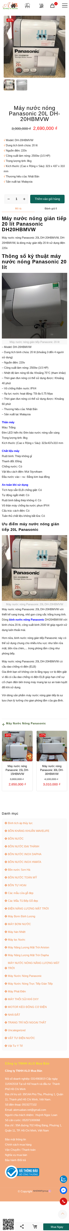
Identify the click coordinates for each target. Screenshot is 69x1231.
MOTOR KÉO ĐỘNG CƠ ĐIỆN (27, 1006)
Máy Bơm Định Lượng (21, 916)
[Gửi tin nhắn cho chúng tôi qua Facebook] (63, 1190)
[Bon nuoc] (27, 5)
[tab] (18, 209)
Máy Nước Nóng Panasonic (26, 723)
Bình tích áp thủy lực (20, 823)
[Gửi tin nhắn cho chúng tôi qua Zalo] (63, 1181)
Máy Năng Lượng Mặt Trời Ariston (28, 947)
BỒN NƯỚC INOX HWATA (24, 861)
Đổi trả (22, 1160)
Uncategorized (16, 1030)
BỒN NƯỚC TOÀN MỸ (22, 877)
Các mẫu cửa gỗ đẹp (20, 893)
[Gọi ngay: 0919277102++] (63, 1201)
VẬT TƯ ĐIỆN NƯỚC (21, 1038)
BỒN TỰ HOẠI (17, 885)
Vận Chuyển (12, 1149)
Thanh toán (28, 1149)
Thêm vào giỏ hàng (47, 199)
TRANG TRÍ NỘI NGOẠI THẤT (27, 1022)
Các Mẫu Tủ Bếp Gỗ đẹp (23, 900)
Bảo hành (10, 1160)
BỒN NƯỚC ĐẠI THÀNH (23, 846)
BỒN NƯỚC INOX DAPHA (24, 854)
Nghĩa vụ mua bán (16, 1154)
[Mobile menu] (64, 5)
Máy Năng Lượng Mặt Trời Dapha (28, 955)
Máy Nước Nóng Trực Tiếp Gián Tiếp (30, 983)
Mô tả (18, 208)
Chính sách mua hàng (18, 1144)
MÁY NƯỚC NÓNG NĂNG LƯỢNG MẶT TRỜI (33, 965)
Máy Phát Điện (17, 991)
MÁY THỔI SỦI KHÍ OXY (23, 999)
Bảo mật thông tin (15, 1139)
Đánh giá (51, 208)
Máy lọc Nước (16, 939)
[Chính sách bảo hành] (20, 1149)
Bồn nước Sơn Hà (19, 869)
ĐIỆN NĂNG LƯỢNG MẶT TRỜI (28, 908)
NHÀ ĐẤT (14, 1014)
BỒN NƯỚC (16, 838)
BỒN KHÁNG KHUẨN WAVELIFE (28, 830)
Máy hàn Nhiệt (16, 931)
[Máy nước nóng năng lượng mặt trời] (41, 5)
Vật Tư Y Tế (15, 1045)
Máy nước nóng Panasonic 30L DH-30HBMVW (51, 769)
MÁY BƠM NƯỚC (19, 924)
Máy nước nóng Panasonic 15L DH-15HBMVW (17, 769)
